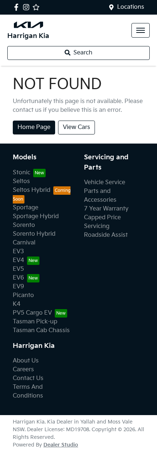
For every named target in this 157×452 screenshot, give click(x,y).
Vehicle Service (104, 182)
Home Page (34, 127)
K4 (16, 304)
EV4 (18, 260)
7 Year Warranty (106, 208)
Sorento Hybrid (34, 234)
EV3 (18, 251)
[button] (140, 30)
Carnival (24, 242)
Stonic (21, 172)
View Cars (76, 127)
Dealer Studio (60, 445)
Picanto (23, 295)
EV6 (18, 277)
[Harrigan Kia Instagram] (27, 7)
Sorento (24, 225)
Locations (130, 7)
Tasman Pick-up (35, 321)
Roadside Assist (106, 235)
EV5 (18, 269)
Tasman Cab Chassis (41, 330)
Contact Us (28, 378)
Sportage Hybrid (36, 216)
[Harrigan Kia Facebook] (18, 7)
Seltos (21, 181)
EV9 (18, 286)
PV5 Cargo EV (32, 312)
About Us (26, 360)
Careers (23, 369)
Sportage (25, 207)
